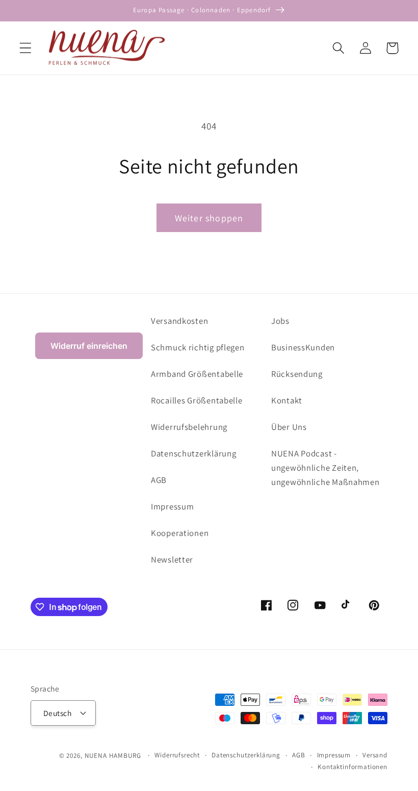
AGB (159, 480)
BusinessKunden (303, 347)
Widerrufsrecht (177, 755)
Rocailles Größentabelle (197, 400)
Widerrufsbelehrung (189, 426)
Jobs (280, 320)
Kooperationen (179, 533)
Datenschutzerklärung (193, 453)
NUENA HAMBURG (113, 755)
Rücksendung (297, 373)
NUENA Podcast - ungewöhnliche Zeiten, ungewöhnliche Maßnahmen (325, 468)
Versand (374, 755)
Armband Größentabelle (197, 373)
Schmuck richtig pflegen (198, 347)
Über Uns (289, 426)
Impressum (172, 506)
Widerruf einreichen (88, 346)
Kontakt (286, 400)
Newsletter (172, 559)
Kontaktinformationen (352, 766)
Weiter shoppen (209, 218)
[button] (25, 48)
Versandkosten (179, 320)
